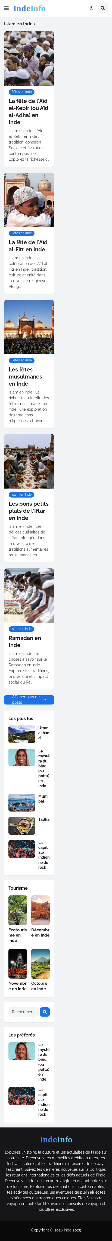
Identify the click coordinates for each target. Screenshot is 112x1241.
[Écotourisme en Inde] (17, 910)
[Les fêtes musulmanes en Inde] (29, 327)
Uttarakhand (43, 733)
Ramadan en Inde (25, 641)
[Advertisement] (85, 44)
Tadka (43, 819)
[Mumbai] (21, 803)
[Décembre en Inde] (40, 910)
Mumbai (43, 798)
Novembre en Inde (17, 986)
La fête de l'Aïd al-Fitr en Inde (28, 246)
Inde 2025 (72, 1230)
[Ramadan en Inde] (29, 595)
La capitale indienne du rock (43, 855)
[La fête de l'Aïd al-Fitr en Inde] (29, 200)
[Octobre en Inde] (40, 964)
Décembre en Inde (40, 933)
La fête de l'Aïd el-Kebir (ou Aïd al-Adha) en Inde (28, 112)
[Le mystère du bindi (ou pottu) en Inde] (21, 757)
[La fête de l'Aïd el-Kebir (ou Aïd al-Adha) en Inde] (29, 58)
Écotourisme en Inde (17, 935)
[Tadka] (21, 826)
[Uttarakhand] (21, 734)
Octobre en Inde (39, 986)
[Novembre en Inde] (17, 964)
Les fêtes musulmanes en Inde (25, 376)
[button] (6, 8)
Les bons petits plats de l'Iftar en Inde (29, 511)
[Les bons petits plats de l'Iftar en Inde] (29, 461)
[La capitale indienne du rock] (21, 849)
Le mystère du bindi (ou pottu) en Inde (43, 768)
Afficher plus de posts (26, 700)
